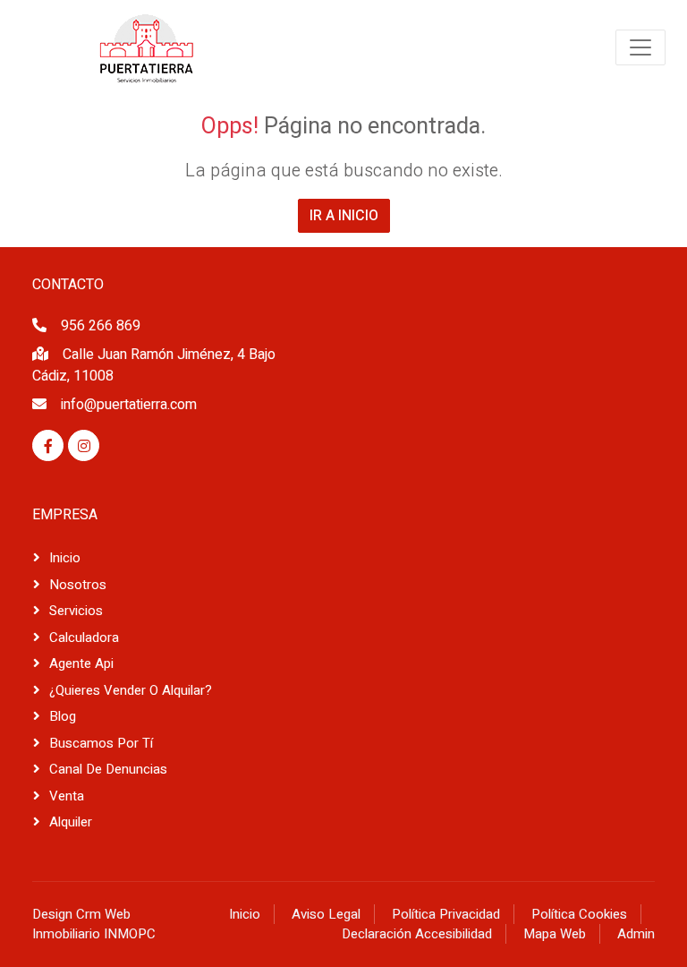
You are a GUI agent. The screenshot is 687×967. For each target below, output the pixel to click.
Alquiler (70, 822)
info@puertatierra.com (129, 404)
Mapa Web (554, 934)
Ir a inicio (344, 216)
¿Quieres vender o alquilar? (130, 690)
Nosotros (77, 585)
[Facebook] (48, 445)
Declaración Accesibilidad (417, 934)
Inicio (65, 558)
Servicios (76, 610)
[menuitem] (146, 47)
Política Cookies (579, 914)
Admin (636, 934)
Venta (66, 796)
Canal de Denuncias (108, 769)
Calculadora (84, 637)
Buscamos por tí (101, 743)
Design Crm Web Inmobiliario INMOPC (94, 924)
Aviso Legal (326, 914)
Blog (62, 716)
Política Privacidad (446, 914)
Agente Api (81, 663)
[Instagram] (83, 445)
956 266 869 (100, 326)
